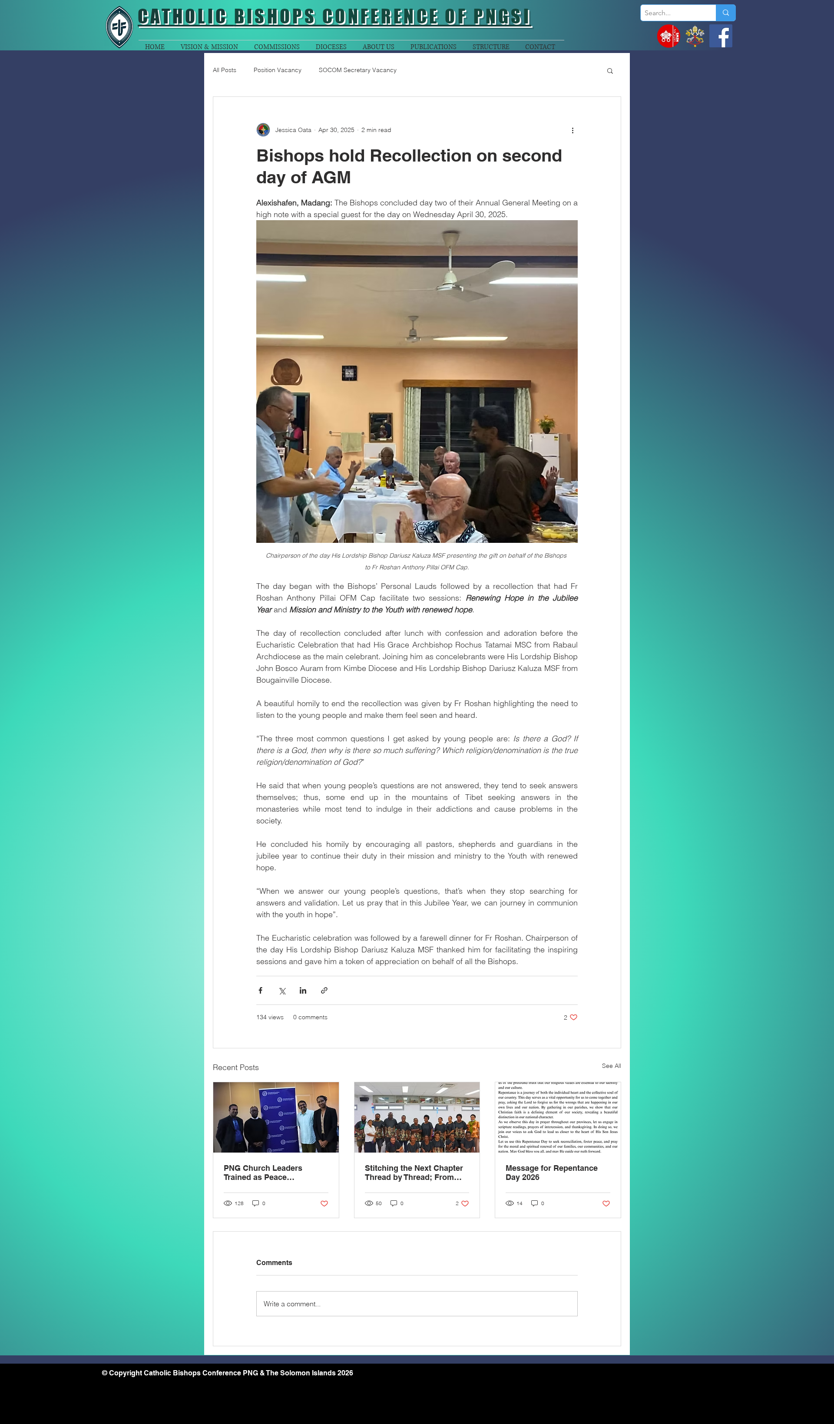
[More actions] (572, 130)
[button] (610, 70)
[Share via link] (324, 990)
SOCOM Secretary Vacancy (358, 70)
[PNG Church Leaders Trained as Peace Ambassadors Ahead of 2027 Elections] (276, 1117)
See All (611, 1066)
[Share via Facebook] (260, 990)
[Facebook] (720, 35)
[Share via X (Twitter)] (282, 990)
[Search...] (725, 13)
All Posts (224, 70)
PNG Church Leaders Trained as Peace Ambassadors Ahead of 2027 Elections (267, 1172)
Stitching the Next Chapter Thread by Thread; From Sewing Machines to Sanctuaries (414, 1172)
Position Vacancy (277, 70)
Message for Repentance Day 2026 (552, 1172)
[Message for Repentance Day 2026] (558, 1117)
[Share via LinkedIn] (303, 990)
